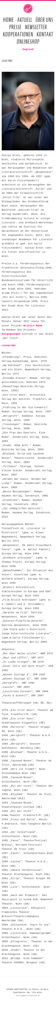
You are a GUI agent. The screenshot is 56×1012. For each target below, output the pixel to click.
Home (8, 19)
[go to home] (28, 8)
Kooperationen (18, 34)
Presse (15, 27)
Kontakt (45, 34)
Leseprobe (9, 345)
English (28, 49)
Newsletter (36, 27)
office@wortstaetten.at (28, 996)
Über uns (44, 19)
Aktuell (24, 19)
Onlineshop (28, 41)
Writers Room (32, 325)
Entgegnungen (11, 334)
